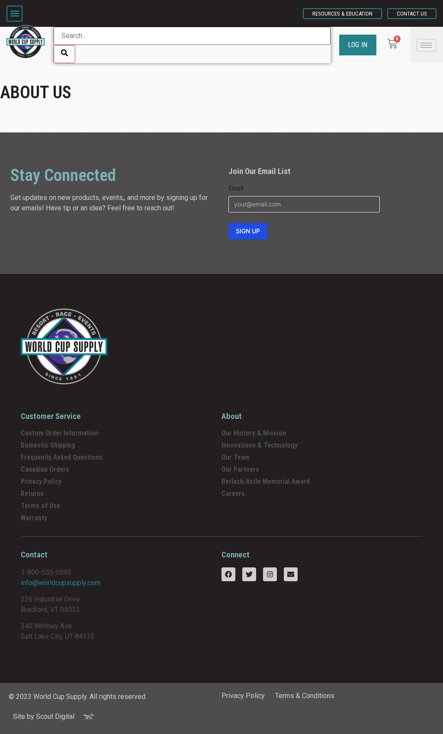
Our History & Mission (254, 433)
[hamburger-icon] (426, 45)
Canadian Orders (45, 469)
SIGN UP (248, 231)
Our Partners (240, 469)
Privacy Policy (41, 481)
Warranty (34, 518)
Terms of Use (40, 506)
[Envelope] (291, 574)
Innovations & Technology (260, 445)
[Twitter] (249, 574)
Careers (233, 493)
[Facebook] (228, 574)
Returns (32, 493)
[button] (14, 14)
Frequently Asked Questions (62, 457)
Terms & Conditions (304, 696)
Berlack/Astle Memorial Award (266, 481)
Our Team (236, 457)
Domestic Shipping (48, 445)
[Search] (64, 54)
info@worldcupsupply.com (60, 583)
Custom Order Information (59, 433)
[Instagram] (270, 574)
